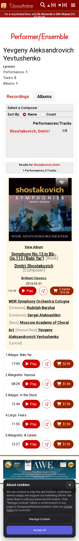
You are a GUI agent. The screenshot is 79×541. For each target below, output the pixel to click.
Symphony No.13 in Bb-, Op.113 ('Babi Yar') (32, 256)
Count (51, 114)
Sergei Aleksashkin (43, 315)
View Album (34, 247)
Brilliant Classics (33, 278)
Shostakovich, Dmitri (30, 131)
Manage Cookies (39, 519)
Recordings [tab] (18, 96)
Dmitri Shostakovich (34, 265)
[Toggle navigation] (73, 5)
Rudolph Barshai (41, 307)
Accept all (39, 530)
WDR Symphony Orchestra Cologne (39, 301)
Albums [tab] (44, 96)
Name (32, 114)
